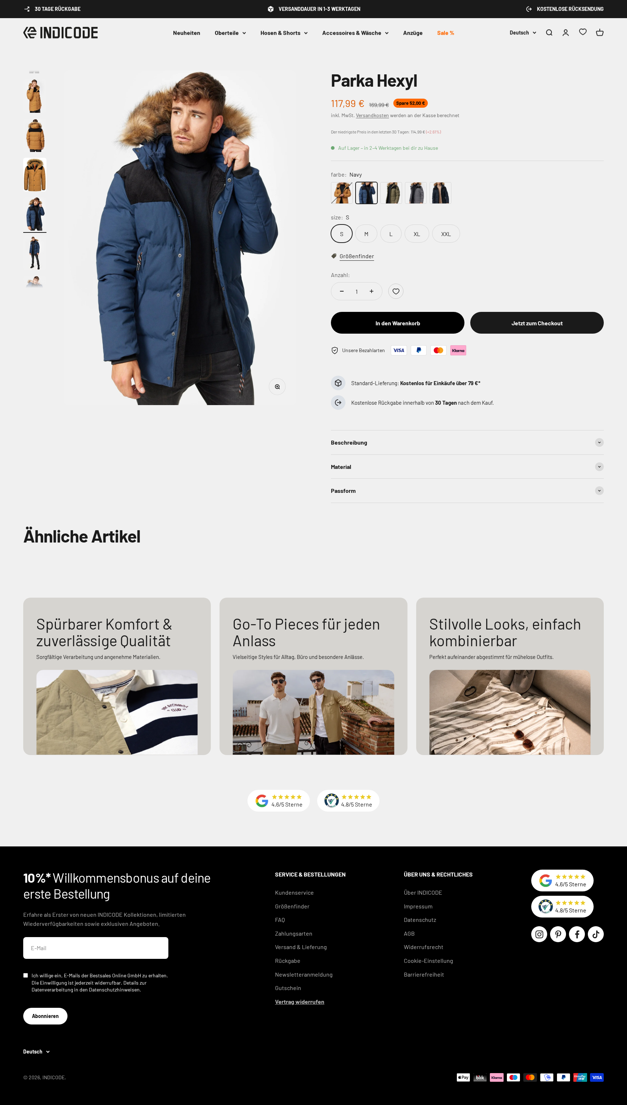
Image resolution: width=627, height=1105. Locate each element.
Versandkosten (372, 115)
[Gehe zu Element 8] (34, 254)
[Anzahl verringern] (341, 291)
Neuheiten (186, 32)
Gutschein (288, 987)
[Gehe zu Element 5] (34, 136)
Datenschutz (420, 919)
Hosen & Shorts (280, 32)
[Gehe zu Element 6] (34, 176)
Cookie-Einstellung (428, 960)
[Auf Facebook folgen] (577, 934)
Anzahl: (340, 274)
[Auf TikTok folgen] (596, 934)
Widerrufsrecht (423, 946)
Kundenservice (294, 892)
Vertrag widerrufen (299, 1001)
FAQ (280, 919)
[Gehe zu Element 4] (34, 97)
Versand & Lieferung (301, 946)
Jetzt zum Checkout (537, 322)
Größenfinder (292, 906)
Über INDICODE (423, 892)
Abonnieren (45, 1016)
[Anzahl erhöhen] (371, 291)
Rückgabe (287, 960)
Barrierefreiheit (424, 974)
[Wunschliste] (582, 32)
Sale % (445, 32)
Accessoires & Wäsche (351, 32)
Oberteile (227, 32)
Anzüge (413, 32)
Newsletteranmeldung (304, 974)
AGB (409, 933)
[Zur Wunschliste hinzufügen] (395, 291)
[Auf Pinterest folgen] (558, 934)
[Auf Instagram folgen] (539, 934)
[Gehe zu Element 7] (34, 215)
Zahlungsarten (293, 933)
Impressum (418, 906)
